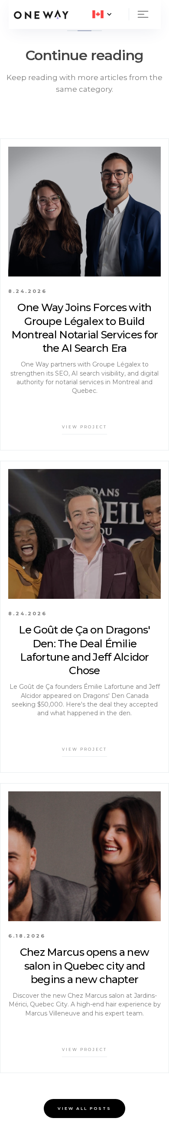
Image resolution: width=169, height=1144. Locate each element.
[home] (41, 14)
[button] (102, 14)
